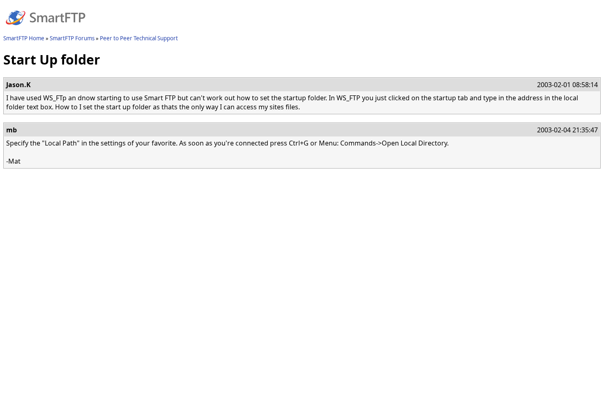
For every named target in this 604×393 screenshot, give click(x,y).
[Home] (45, 30)
